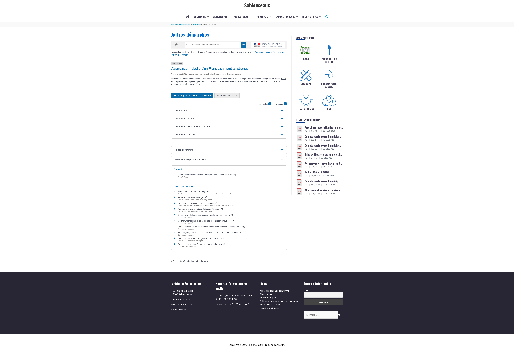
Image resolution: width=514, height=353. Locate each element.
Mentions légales (269, 297)
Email (306, 290)
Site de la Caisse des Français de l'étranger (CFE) (200, 238)
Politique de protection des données (279, 301)
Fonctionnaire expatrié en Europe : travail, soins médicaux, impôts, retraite (210, 227)
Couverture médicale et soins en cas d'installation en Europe (204, 221)
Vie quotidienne (242, 16)
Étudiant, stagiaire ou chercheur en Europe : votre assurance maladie (208, 232)
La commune (200, 16)
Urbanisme (306, 83)
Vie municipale (220, 16)
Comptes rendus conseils (329, 85)
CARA (306, 58)
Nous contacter (179, 309)
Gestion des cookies (270, 304)
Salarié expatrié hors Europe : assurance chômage (200, 244)
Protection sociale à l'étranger (191, 197)
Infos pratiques (310, 16)
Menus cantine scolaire (329, 60)
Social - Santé (197, 52)
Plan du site (266, 294)
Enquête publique (269, 307)
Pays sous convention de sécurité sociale (196, 203)
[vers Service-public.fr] (268, 45)
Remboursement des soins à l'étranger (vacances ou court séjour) (207, 174)
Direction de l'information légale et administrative (190, 261)
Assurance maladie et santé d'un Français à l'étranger (229, 52)
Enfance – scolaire (285, 16)
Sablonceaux (257, 5)
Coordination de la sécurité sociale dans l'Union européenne (204, 215)
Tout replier (263, 104)
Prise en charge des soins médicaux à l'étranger (199, 209)
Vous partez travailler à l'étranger (192, 191)
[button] (326, 16)
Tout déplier (279, 104)
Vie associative (264, 16)
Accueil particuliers (180, 52)
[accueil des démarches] (176, 44)
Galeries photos (306, 109)
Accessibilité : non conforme (274, 290)
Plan (329, 109)
